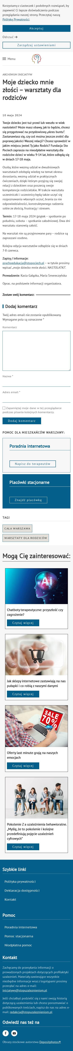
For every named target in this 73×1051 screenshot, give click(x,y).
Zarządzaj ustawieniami (36, 45)
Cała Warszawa (17, 528)
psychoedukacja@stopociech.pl (23, 263)
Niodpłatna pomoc (18, 945)
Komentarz (10, 327)
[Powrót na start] (36, 58)
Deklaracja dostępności (22, 890)
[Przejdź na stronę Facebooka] (6, 1033)
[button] (9, 58)
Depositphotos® (50, 1042)
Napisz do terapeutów (32, 464)
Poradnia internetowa (21, 927)
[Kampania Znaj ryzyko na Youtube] (14, 1033)
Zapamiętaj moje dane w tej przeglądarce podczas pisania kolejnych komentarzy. (32, 410)
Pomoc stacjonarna (19, 936)
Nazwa (8, 376)
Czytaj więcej (23, 623)
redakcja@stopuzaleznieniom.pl (31, 1012)
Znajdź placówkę (28, 500)
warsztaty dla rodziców (25, 538)
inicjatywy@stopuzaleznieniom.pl (25, 990)
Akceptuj (36, 28)
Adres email (11, 392)
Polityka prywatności (20, 882)
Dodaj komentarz (22, 421)
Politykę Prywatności (16, 19)
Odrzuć (8, 37)
